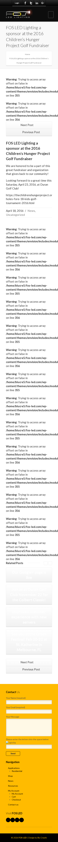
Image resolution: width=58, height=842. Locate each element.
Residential (17, 771)
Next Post (27, 125)
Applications (14, 768)
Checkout (16, 799)
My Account (13, 790)
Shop (10, 776)
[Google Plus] (43, 3)
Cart (14, 796)
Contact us (13, 804)
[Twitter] (31, 3)
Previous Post (31, 132)
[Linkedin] (37, 3)
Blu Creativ (42, 837)
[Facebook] (25, 3)
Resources (13, 786)
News (31, 210)
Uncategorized (15, 214)
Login (17, 3)
